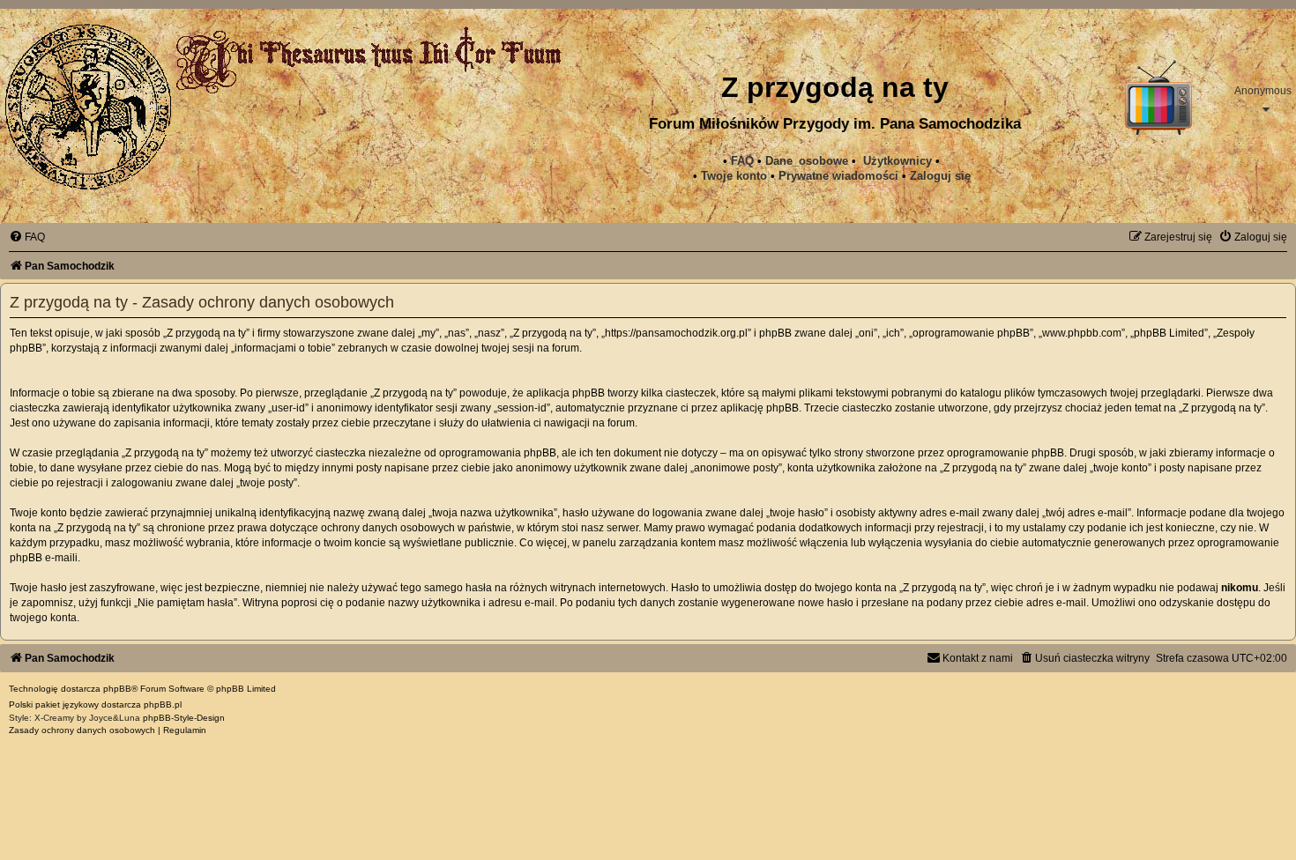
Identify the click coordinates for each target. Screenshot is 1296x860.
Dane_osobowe (806, 160)
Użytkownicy (897, 160)
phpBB (117, 688)
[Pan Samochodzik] (88, 106)
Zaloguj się (940, 175)
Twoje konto (734, 175)
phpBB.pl (163, 704)
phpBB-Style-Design (184, 718)
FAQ (742, 160)
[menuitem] (838, 176)
